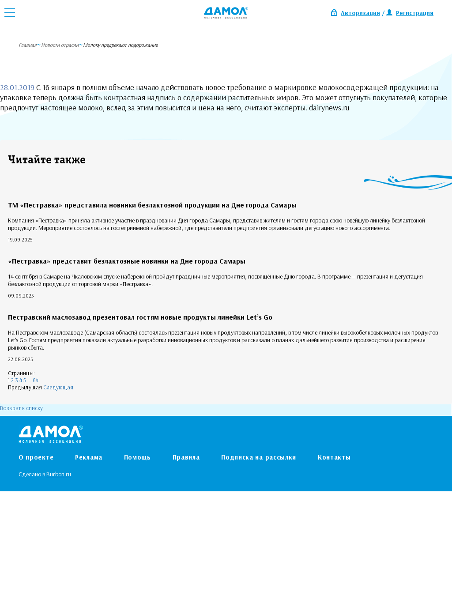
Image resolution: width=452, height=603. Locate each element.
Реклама (88, 457)
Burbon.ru (58, 474)
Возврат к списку (21, 407)
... (29, 380)
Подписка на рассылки (258, 457)
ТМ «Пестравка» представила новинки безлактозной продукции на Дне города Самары (152, 204)
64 (35, 380)
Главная (28, 44)
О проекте (36, 457)
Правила (186, 457)
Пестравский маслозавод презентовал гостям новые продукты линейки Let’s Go (140, 317)
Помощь (137, 457)
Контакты (334, 457)
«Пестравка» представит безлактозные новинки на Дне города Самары (126, 260)
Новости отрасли (60, 44)
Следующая (58, 387)
